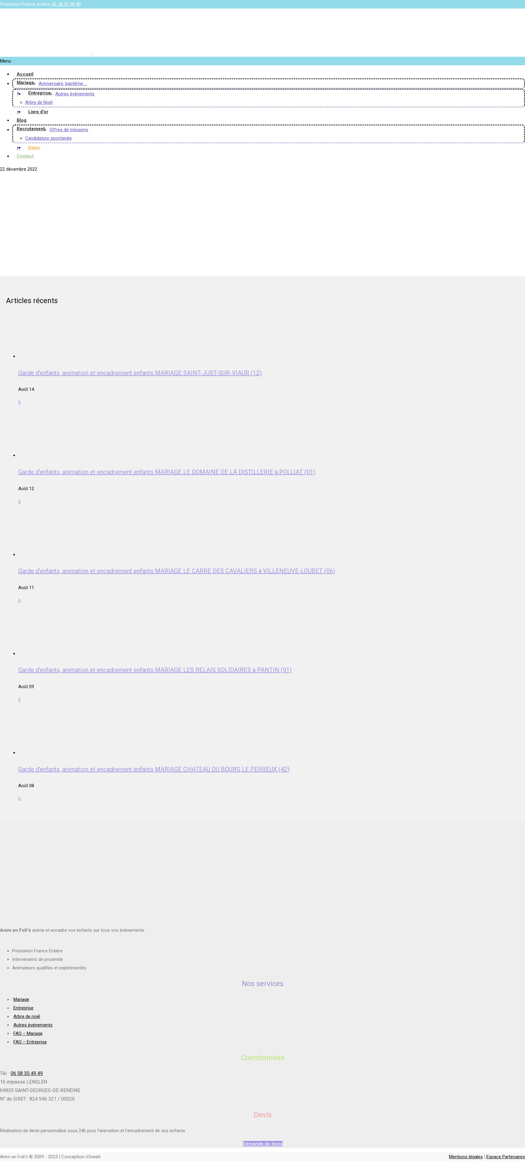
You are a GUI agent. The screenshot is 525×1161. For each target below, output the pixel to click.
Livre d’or (38, 111)
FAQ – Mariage (28, 1033)
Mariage (25, 82)
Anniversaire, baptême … (63, 83)
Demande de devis (263, 1143)
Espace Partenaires (505, 1156)
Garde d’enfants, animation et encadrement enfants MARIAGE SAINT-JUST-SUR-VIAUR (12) (140, 373)
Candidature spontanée (48, 138)
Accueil (25, 74)
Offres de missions (69, 129)
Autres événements (74, 94)
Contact (25, 156)
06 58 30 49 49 (66, 4)
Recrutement (31, 128)
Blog (21, 120)
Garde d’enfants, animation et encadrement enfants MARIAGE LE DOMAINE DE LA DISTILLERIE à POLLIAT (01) (166, 472)
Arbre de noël (26, 1016)
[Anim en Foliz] (92, 52)
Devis (34, 147)
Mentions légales (466, 1156)
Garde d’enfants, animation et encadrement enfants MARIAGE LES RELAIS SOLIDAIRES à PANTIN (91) (155, 670)
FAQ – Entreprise (30, 1042)
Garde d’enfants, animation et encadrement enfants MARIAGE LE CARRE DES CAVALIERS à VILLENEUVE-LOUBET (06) (176, 571)
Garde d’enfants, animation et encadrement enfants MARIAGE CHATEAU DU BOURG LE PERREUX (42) (154, 769)
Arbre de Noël (39, 102)
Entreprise (39, 93)
